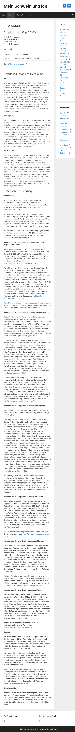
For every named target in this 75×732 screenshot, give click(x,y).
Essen (62, 116)
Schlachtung (64, 140)
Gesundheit (64, 129)
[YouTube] (69, 6)
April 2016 (63, 59)
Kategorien (20, 15)
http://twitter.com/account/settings (36, 534)
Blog (3, 15)
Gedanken (64, 126)
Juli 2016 (63, 54)
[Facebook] (64, 6)
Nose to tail (64, 132)
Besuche (63, 113)
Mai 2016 (63, 56)
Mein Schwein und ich (25, 6)
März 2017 (64, 35)
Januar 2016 (64, 70)
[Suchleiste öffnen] (72, 15)
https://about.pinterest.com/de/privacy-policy (27, 585)
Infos (10, 15)
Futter (62, 124)
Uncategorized (65, 148)
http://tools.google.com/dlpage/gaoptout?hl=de (21, 401)
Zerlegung (63, 153)
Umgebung (64, 145)
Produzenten (64, 135)
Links (31, 15)
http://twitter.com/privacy (13, 527)
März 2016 (64, 62)
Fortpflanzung (65, 118)
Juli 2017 (63, 30)
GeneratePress (52, 729)
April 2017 (63, 33)
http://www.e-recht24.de (18, 64)
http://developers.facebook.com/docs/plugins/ (21, 263)
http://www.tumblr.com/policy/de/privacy (18, 627)
